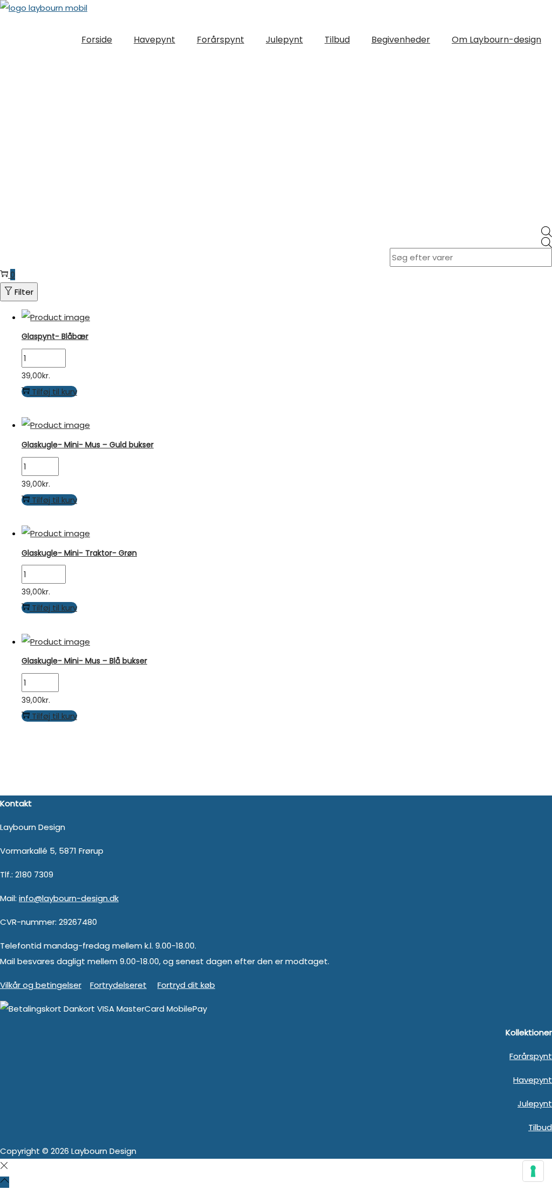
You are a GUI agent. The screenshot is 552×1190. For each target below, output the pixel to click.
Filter (24, 292)
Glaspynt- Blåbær (55, 336)
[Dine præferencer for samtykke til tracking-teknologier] (533, 1171)
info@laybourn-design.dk (69, 898)
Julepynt (535, 1103)
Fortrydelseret (118, 985)
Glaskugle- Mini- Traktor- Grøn (79, 553)
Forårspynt (530, 1056)
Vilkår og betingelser (40, 985)
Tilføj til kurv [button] (54, 391)
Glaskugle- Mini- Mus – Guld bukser (88, 444)
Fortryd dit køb (186, 985)
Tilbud (540, 1127)
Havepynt (532, 1079)
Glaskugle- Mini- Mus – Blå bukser (84, 660)
